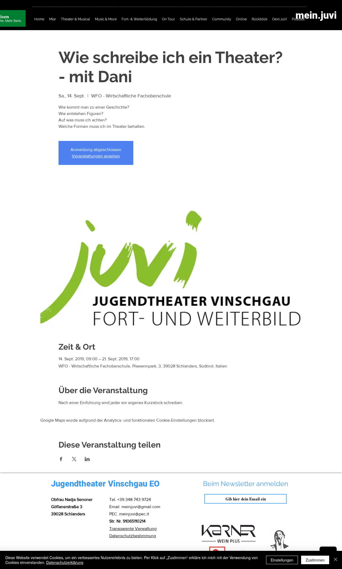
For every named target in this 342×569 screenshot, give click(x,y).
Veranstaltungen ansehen (96, 156)
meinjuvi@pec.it (134, 514)
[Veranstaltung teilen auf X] (74, 459)
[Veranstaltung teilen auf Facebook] (61, 459)
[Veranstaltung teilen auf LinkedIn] (87, 459)
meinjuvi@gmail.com (141, 506)
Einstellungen (282, 560)
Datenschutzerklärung (64, 562)
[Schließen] (335, 560)
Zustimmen (315, 560)
